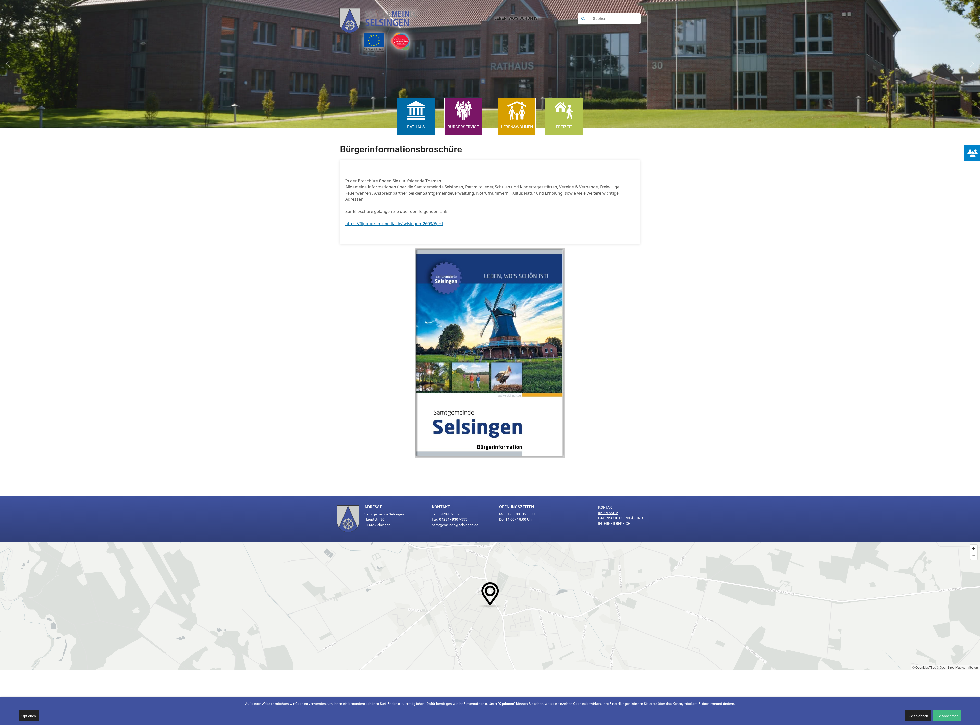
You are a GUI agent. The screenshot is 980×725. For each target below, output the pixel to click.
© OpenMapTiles (924, 667)
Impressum (608, 513)
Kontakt (606, 507)
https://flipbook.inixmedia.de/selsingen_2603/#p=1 (394, 224)
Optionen (28, 716)
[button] (8, 64)
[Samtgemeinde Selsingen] (383, 19)
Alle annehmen (947, 716)
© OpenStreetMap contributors (958, 667)
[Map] (490, 606)
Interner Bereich (614, 523)
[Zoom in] (973, 548)
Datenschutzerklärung (620, 518)
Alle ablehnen (917, 716)
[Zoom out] (973, 556)
